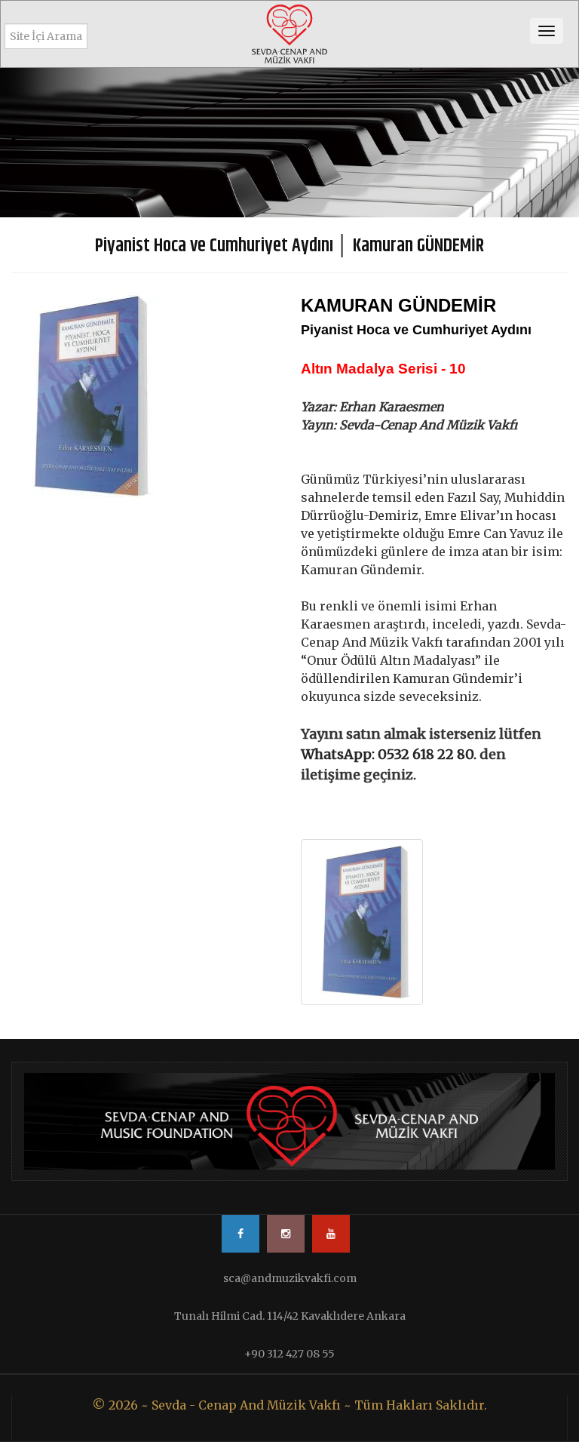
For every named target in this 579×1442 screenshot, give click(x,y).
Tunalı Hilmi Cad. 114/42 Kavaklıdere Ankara (290, 1316)
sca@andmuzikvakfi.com (290, 1278)
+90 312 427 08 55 (289, 1354)
